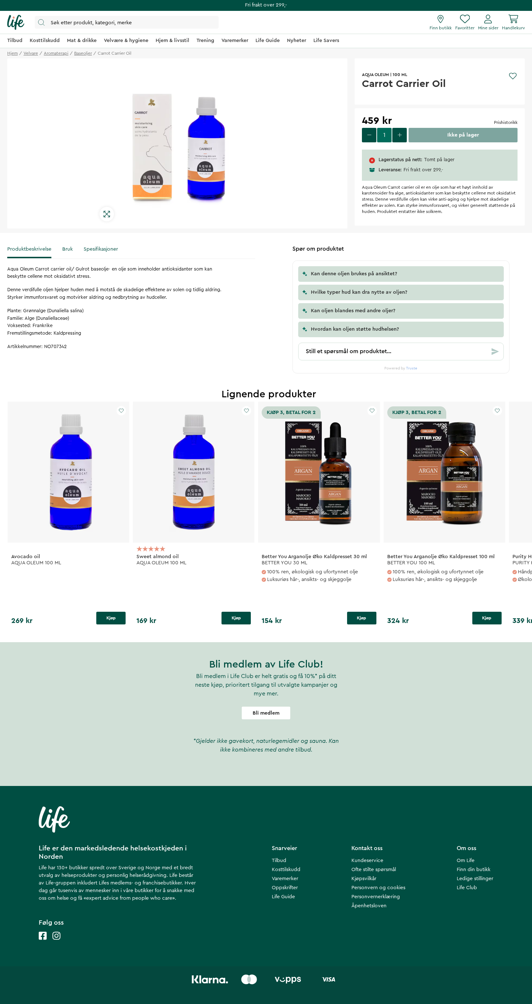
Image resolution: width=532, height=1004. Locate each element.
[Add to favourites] (513, 76)
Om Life (465, 860)
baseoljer (83, 53)
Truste (411, 368)
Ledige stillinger (475, 878)
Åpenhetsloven (369, 905)
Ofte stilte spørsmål (373, 869)
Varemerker (285, 878)
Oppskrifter (285, 887)
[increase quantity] (399, 135)
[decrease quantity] (369, 135)
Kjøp (111, 618)
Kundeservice (367, 860)
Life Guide (283, 896)
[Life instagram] (56, 943)
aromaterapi (56, 53)
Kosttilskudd (286, 869)
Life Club (467, 887)
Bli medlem (266, 713)
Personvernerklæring (375, 896)
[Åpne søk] (126, 22)
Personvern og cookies (378, 887)
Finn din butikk (473, 869)
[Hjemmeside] (15, 22)
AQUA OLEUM (375, 74)
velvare (31, 53)
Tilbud (279, 860)
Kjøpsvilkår (363, 878)
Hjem (12, 53)
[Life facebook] (43, 943)
